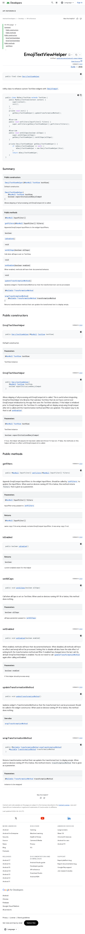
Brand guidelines (24, 918)
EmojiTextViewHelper (30, 76)
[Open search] (52, 2)
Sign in (79, 3)
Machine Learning (36, 833)
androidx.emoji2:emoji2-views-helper (69, 58)
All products (7, 910)
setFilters (72, 481)
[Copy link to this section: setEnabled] (16, 629)
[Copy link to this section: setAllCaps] (16, 579)
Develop (21, 19)
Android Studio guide (37, 862)
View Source (75, 61)
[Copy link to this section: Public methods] (24, 454)
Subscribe (31, 923)
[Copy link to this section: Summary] (17, 169)
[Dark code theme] (81, 74)
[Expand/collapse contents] (15, 25)
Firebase (6, 903)
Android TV (61, 844)
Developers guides (36, 866)
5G (31, 847)
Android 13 (6, 874)
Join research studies (65, 871)
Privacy (32, 844)
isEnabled (9, 239)
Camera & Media (36, 840)
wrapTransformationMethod (16, 296)
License (12, 918)
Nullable (9, 290)
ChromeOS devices (64, 837)
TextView (36, 183)
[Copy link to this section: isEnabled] (14, 537)
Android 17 (6, 860)
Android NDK (34, 877)
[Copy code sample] (81, 95)
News (5, 844)
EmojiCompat (52, 89)
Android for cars (63, 840)
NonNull (28, 183)
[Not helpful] (80, 18)
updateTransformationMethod (17, 281)
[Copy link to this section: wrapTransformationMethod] (34, 738)
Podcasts (6, 851)
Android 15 (6, 867)
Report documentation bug (67, 864)
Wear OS (61, 833)
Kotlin (73, 67)
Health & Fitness (35, 837)
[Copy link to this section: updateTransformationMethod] (36, 687)
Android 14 (6, 871)
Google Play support (65, 867)
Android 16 (6, 864)
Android (5, 830)
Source (5, 840)
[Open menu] (3, 2)
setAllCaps (9, 250)
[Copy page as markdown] (76, 55)
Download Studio (36, 873)
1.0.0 (80, 64)
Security (5, 837)
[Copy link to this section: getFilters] (14, 464)
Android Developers (9, 19)
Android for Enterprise (10, 833)
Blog (4, 847)
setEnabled (9, 265)
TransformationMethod (23, 290)
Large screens (62, 830)
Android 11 (6, 881)
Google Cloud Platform (11, 906)
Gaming (33, 830)
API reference (9, 11)
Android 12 (6, 878)
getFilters (9, 223)
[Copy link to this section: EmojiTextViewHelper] (27, 325)
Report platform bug (65, 860)
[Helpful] (77, 18)
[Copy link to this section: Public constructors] (30, 315)
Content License (64, 805)
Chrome (5, 899)
